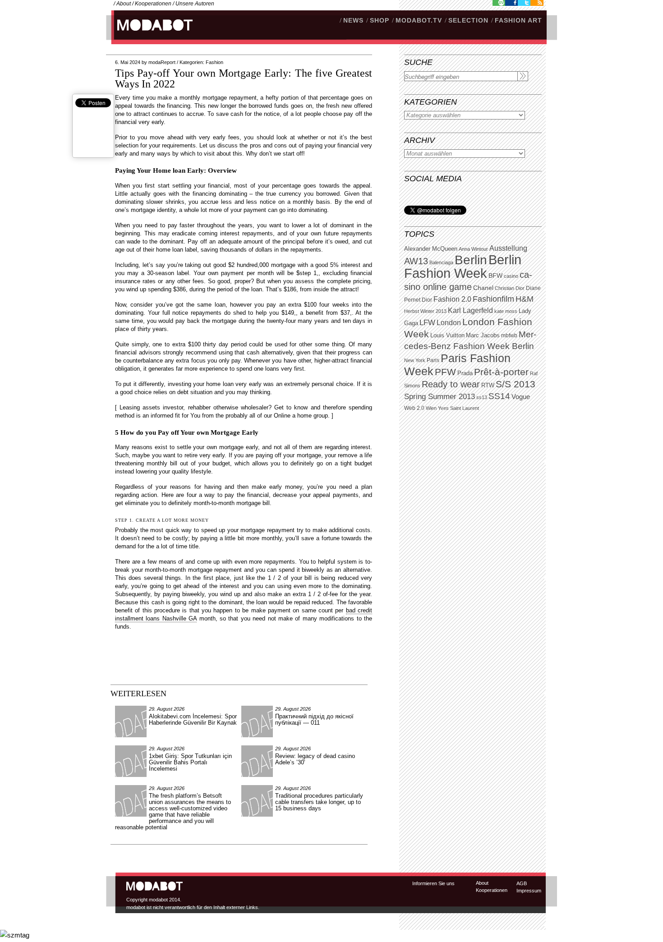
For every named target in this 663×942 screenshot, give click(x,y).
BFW (495, 275)
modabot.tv (419, 20)
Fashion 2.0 (452, 299)
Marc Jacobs (483, 335)
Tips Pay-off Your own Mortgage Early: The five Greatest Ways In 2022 (243, 78)
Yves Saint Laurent (458, 408)
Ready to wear (451, 384)
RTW (487, 385)
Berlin (471, 260)
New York (414, 360)
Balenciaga (441, 262)
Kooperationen (153, 3)
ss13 (481, 397)
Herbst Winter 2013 (425, 311)
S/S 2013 (515, 384)
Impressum (528, 890)
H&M (525, 298)
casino (511, 276)
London (449, 322)
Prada (465, 373)
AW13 (416, 261)
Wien (431, 408)
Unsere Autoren (194, 3)
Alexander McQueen (430, 249)
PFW (445, 372)
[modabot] (150, 34)
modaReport (161, 62)
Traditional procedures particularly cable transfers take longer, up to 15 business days (319, 802)
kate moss (505, 311)
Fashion (214, 62)
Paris (433, 360)
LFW (427, 322)
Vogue (520, 396)
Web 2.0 (414, 408)
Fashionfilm (493, 298)
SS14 (499, 396)
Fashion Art (518, 20)
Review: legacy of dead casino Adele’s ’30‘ (315, 759)
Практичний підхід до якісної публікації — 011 (314, 719)
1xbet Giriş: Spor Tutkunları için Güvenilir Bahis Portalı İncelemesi (190, 762)
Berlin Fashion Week (462, 266)
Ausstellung (508, 248)
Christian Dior (510, 288)
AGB (521, 883)
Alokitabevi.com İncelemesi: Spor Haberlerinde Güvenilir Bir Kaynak (193, 719)
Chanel (483, 287)
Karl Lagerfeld (470, 310)
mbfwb (509, 335)
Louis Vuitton (447, 335)
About (123, 3)
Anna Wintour (473, 249)
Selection (468, 20)
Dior (427, 300)
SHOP (379, 20)
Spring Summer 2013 (439, 396)
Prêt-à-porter (501, 372)
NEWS (353, 20)
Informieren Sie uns (433, 883)
